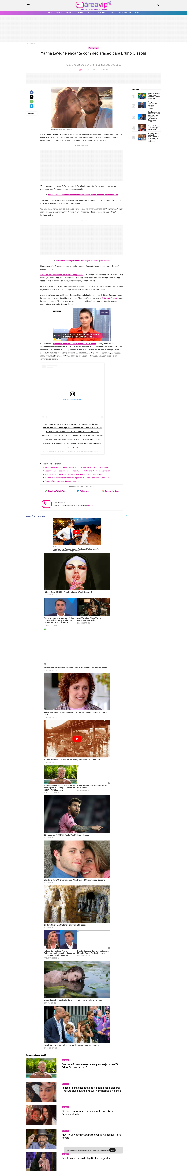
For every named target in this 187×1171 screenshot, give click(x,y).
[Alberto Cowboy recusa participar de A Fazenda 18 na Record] (41, 1139)
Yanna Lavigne (62, 451)
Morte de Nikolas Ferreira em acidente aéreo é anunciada (154, 95)
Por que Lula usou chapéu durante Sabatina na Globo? (152, 105)
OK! (112, 1150)
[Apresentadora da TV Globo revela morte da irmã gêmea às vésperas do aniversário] (142, 140)
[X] (32, 97)
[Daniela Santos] (80, 70)
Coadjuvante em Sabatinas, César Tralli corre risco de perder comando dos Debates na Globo (154, 117)
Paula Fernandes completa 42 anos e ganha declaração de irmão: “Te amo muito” (77, 467)
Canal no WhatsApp (57, 491)
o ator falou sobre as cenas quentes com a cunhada (74, 344)
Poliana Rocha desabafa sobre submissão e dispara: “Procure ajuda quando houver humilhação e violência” (92, 1089)
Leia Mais (105, 1150)
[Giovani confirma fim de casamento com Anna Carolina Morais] (41, 1115)
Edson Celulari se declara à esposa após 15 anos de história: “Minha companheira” (77, 471)
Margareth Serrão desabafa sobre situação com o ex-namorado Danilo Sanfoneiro (77, 478)
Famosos (32, 43)
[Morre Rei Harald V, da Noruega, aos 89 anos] (142, 130)
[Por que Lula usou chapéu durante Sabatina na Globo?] (142, 108)
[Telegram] (32, 106)
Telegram (84, 491)
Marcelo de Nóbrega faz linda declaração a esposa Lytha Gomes (83, 261)
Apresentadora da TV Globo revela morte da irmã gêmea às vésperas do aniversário (153, 137)
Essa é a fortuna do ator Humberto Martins (62, 481)
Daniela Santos (88, 70)
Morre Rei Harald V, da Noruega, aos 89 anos (154, 127)
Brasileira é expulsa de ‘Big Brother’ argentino (86, 1158)
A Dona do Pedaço (109, 298)
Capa (27, 43)
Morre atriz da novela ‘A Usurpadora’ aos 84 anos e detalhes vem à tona (73, 474)
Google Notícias (112, 491)
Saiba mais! (90, 505)
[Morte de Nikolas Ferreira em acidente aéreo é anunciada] (142, 98)
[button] (146, 5)
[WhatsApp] (32, 101)
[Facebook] (32, 92)
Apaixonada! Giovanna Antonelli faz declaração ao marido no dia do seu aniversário (83, 195)
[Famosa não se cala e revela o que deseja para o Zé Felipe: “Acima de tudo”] (41, 1068)
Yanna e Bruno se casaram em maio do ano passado (61, 275)
